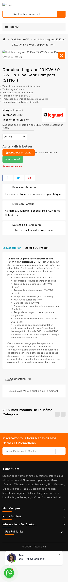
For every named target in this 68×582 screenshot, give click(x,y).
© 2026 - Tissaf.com (34, 546)
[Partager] (7, 178)
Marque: (7, 110)
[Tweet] (19, 178)
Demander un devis (19, 152)
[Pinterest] (30, 178)
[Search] (61, 14)
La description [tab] (11, 247)
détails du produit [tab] (36, 247)
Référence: (9, 114)
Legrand (18, 110)
